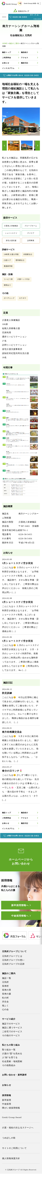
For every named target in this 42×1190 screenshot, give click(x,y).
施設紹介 (24, 52)
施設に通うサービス (12, 1027)
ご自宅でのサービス (12, 1031)
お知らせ (5, 63)
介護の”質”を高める (12, 1053)
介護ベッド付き (23, 279)
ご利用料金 (6, 57)
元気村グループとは (12, 956)
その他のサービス (11, 1035)
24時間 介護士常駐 (11, 254)
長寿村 (5, 986)
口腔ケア (7, 260)
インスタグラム (8, 68)
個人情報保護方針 (11, 1158)
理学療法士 (20, 260)
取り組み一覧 (9, 1049)
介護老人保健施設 (11, 226)
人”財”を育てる (10, 1057)
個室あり (7, 285)
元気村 (5, 982)
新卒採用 (6, 1100)
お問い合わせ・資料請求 (14, 1075)
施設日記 (24, 63)
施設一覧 (6, 978)
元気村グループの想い (13, 960)
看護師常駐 (8, 266)
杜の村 (5, 998)
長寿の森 (6, 994)
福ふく (5, 1005)
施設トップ (6, 52)
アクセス (24, 57)
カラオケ (22, 298)
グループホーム (31, 226)
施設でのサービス (11, 1024)
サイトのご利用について (14, 1148)
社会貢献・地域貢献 (12, 1061)
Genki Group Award (11, 1117)
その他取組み (9, 1065)
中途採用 (6, 1104)
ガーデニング (9, 298)
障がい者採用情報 (11, 1108)
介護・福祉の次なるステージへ (17, 1127)
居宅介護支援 (11, 240)
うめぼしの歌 (9, 1138)
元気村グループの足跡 (13, 964)
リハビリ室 (8, 279)
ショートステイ (11, 233)
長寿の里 (6, 990)
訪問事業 (30, 240)
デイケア (30, 233)
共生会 (5, 1001)
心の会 (5, 1009)
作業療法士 (27, 254)
